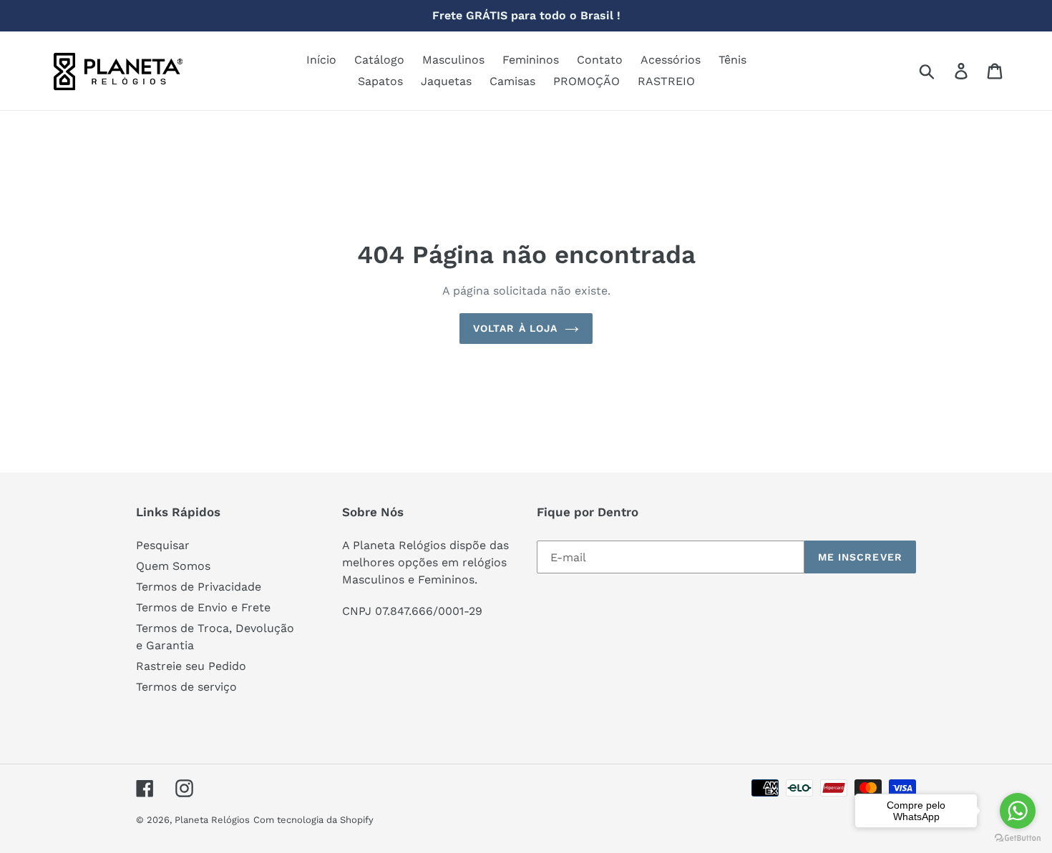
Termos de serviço (186, 687)
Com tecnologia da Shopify (313, 819)
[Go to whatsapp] (1018, 811)
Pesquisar (163, 545)
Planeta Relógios (212, 819)
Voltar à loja (515, 328)
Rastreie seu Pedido (191, 666)
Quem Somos (173, 566)
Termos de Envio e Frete (203, 607)
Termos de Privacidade (198, 586)
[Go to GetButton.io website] (1018, 838)
